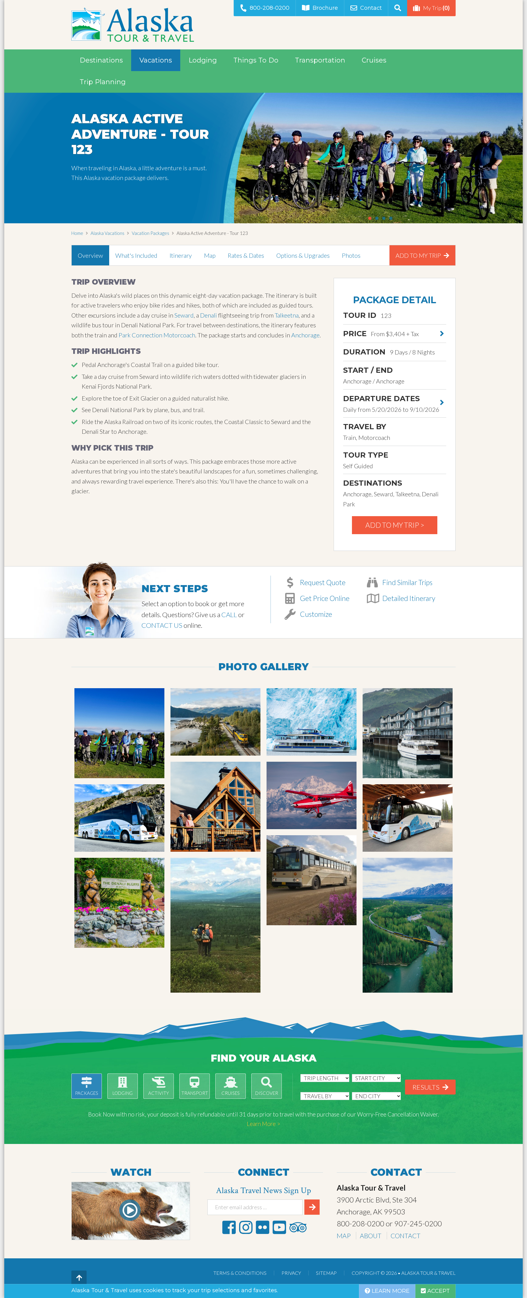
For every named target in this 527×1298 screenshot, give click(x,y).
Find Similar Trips (406, 582)
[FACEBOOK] (229, 1227)
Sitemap (326, 1273)
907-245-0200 (418, 1223)
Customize (315, 614)
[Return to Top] (79, 1278)
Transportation (320, 60)
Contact (371, 8)
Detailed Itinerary (408, 598)
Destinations (101, 60)
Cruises (374, 60)
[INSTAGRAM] (246, 1227)
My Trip (436, 7)
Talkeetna (287, 315)
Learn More (390, 1291)
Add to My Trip (419, 255)
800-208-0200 (269, 8)
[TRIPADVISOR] (298, 1227)
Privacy (291, 1273)
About (371, 1235)
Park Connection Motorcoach (157, 335)
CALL (229, 614)
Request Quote (322, 582)
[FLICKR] (262, 1227)
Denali (208, 315)
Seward (184, 315)
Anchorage (305, 335)
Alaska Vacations (107, 233)
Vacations (155, 60)
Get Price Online (324, 598)
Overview (90, 255)
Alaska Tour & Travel (132, 24)
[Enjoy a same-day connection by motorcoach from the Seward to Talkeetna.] (119, 818)
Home (77, 233)
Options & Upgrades (303, 255)
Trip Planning (103, 82)
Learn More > (263, 1123)
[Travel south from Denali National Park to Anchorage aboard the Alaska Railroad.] (408, 925)
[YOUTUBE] (279, 1227)
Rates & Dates (246, 255)
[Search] (397, 8)
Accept (438, 1291)
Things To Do (255, 60)
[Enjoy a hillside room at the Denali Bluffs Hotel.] (119, 903)
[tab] (90, 255)
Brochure (325, 8)
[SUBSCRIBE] (312, 1207)
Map (210, 255)
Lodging (202, 60)
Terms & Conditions (240, 1273)
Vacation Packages (150, 233)
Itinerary (181, 255)
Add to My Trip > (394, 525)
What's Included (136, 255)
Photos (351, 255)
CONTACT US (162, 625)
